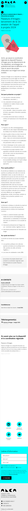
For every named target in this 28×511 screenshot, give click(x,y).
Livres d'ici (19, 467)
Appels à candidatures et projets (12, 14)
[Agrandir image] (14, 43)
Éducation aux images (7, 16)
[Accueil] (10, 4)
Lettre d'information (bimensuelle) (9, 467)
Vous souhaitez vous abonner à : (8, 465)
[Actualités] (2, 12)
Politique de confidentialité (13, 474)
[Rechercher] (25, 2)
